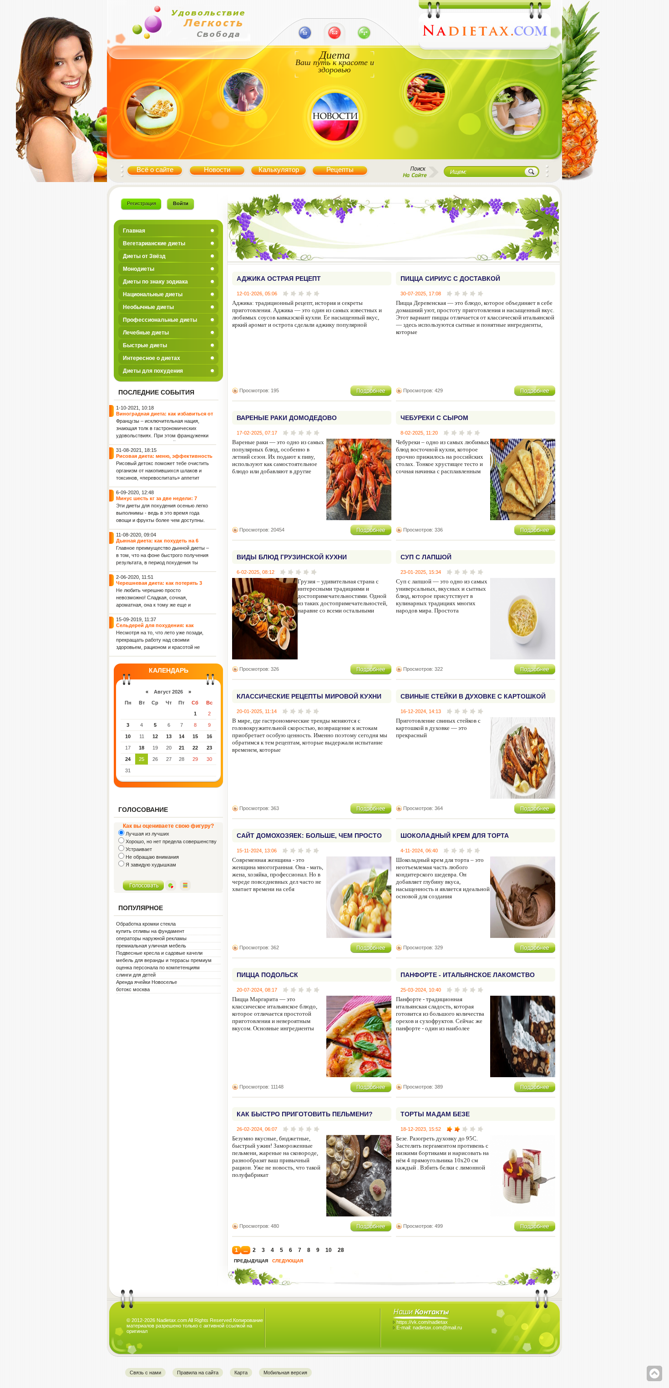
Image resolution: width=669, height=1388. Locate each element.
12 (155, 736)
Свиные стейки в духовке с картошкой (473, 696)
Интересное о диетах (151, 358)
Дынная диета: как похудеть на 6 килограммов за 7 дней (157, 543)
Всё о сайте (155, 169)
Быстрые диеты (145, 345)
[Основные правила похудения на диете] (516, 152)
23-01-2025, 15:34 (420, 572)
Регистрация (141, 203)
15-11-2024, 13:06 (257, 850)
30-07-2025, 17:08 (420, 293)
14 (181, 736)
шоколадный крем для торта (454, 835)
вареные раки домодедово (287, 417)
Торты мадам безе (435, 1114)
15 (195, 736)
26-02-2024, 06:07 (257, 1129)
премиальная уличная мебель (151, 945)
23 (209, 747)
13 (169, 736)
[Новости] (334, 152)
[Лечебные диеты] (151, 151)
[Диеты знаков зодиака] (242, 129)
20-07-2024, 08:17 (257, 990)
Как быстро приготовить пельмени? (305, 1114)
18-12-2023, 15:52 (420, 1129)
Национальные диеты (152, 294)
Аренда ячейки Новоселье (146, 982)
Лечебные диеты (146, 332)
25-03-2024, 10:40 (420, 990)
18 (141, 747)
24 (128, 759)
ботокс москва (133, 989)
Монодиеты (138, 269)
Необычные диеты (148, 307)
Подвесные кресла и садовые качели (159, 953)
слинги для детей (136, 975)
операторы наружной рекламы (151, 938)
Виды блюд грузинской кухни (292, 557)
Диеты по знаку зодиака (155, 282)
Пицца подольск (267, 974)
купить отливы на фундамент (150, 931)
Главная (134, 231)
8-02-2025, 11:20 (419, 433)
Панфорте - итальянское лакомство (467, 974)
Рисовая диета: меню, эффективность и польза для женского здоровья (164, 459)
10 (128, 736)
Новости (217, 169)
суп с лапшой (425, 557)
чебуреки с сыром (434, 417)
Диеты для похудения (153, 371)
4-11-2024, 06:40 (419, 850)
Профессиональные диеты (160, 320)
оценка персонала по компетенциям (158, 967)
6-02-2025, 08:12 (255, 572)
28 (341, 1250)
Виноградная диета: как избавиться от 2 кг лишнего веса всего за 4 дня (164, 416)
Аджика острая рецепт (279, 278)
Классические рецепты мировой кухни (309, 696)
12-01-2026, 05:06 (257, 293)
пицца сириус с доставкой (450, 278)
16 (209, 736)
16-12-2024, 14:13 (420, 711)
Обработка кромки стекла (146, 924)
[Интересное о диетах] (426, 129)
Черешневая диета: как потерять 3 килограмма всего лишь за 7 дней (159, 586)
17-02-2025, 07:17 (257, 433)
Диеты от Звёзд (144, 256)
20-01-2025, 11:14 (257, 711)
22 (195, 747)
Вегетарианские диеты (154, 243)
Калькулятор (278, 169)
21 (181, 747)
